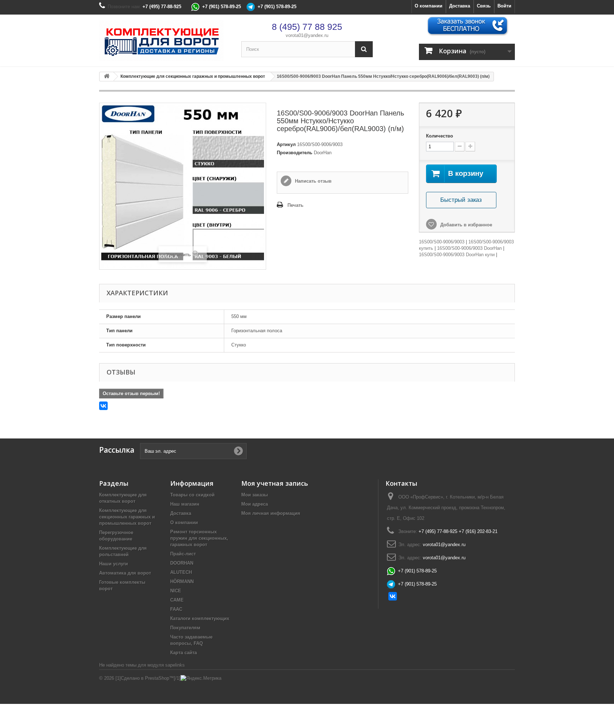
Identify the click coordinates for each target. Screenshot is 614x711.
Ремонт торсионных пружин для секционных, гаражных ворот (199, 538)
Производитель (294, 152)
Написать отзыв (312, 181)
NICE (175, 590)
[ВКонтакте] (103, 406)
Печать (295, 205)
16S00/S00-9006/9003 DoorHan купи (457, 254)
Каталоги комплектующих (199, 618)
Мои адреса (254, 504)
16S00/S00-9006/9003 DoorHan (469, 248)
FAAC (176, 609)
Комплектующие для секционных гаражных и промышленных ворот (127, 517)
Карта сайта (183, 652)
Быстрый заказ (461, 199)
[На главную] (106, 76)
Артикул (286, 144)
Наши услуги (113, 563)
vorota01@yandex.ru (307, 35)
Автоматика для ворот (125, 573)
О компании (428, 6)
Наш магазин (184, 504)
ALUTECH (181, 572)
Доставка (459, 6)
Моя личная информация (270, 513)
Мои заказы (254, 494)
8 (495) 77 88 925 (307, 27)
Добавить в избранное (465, 224)
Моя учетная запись (274, 483)
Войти (504, 6)
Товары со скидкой (192, 494)
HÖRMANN (182, 581)
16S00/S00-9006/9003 (441, 241)
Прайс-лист (183, 553)
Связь (484, 6)
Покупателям (185, 627)
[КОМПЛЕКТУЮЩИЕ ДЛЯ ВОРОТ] (165, 40)
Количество (439, 136)
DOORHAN (181, 563)
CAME (177, 600)
